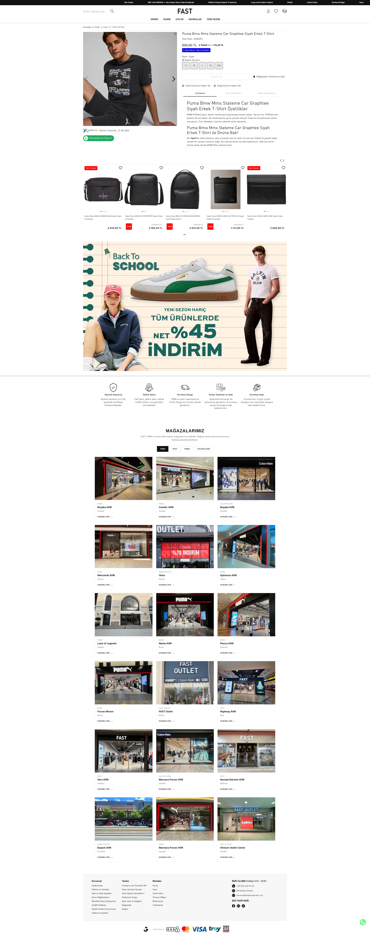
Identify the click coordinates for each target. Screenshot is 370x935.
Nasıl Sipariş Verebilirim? (133, 893)
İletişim (125, 909)
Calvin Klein (268, 2)
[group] (130, 79)
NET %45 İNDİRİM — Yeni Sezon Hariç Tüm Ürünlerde (127, 2)
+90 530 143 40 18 (245, 886)
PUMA (246, 2)
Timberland (339, 2)
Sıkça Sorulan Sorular (132, 889)
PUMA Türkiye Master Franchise (179, 2)
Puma (155, 885)
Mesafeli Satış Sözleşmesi (104, 901)
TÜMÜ (162, 449)
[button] (174, 79)
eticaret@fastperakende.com (250, 895)
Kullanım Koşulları (100, 913)
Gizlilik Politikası (99, 905)
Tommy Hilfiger (294, 2)
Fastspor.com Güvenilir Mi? (134, 885)
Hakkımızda (97, 885)
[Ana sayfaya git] (185, 11)
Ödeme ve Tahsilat (100, 889)
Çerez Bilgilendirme (101, 897)
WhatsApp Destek (245, 890)
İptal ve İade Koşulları (102, 893)
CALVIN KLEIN (203, 449)
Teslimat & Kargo (129, 897)
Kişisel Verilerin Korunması (104, 909)
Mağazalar (127, 905)
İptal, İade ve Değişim (132, 901)
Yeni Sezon (85, 2)
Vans (318, 2)
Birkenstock (364, 2)
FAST (175, 449)
